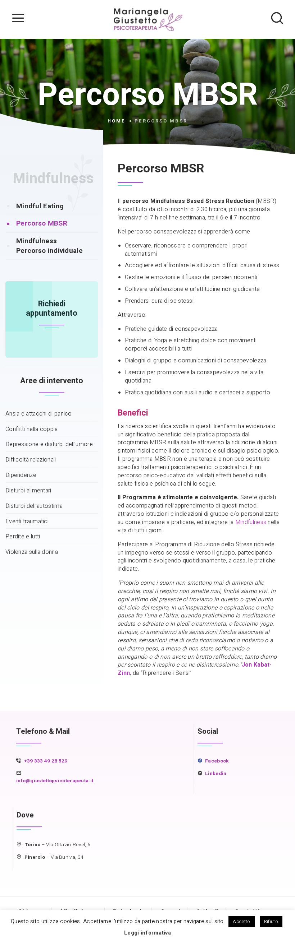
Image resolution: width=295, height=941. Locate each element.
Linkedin (215, 773)
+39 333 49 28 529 (46, 761)
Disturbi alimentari (28, 491)
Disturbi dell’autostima (34, 506)
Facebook (217, 761)
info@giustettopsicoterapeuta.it (54, 780)
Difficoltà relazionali (30, 460)
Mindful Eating (40, 206)
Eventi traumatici (27, 522)
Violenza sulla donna (31, 552)
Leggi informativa (147, 933)
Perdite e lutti (22, 537)
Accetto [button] (241, 921)
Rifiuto (271, 921)
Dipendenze (20, 475)
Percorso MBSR (41, 223)
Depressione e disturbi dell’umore (49, 444)
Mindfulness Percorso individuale (49, 246)
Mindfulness (53, 178)
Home (117, 121)
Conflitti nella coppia (31, 429)
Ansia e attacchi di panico (38, 414)
